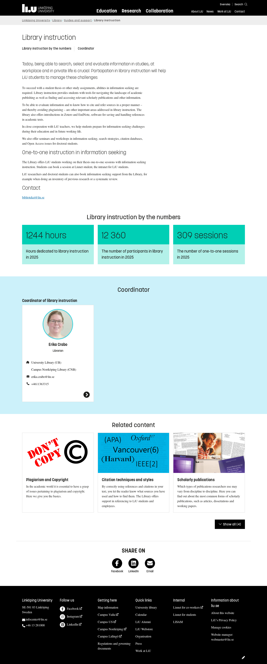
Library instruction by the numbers (46, 48)
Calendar (141, 614)
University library (146, 607)
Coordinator (86, 48)
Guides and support (78, 20)
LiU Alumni (143, 622)
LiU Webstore (144, 629)
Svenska (225, 4)
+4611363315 (40, 384)
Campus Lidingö (108, 636)
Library (57, 20)
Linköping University (36, 20)
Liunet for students (184, 614)
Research (131, 11)
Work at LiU (224, 11)
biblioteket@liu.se (33, 197)
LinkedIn (72, 624)
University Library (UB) (46, 362)
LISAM (178, 622)
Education (106, 11)
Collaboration (159, 11)
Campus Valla (106, 614)
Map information (108, 607)
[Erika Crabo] (58, 395)
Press (138, 643)
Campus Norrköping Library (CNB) (53, 369)
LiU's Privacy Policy (224, 620)
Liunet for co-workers (186, 607)
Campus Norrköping (110, 629)
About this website (222, 613)
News (210, 11)
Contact (240, 11)
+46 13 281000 (35, 625)
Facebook (73, 608)
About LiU (197, 11)
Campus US (105, 622)
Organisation (143, 636)
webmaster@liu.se (222, 639)
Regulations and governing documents (114, 645)
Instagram (73, 616)
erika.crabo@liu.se (42, 377)
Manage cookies (221, 627)
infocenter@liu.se (36, 619)
